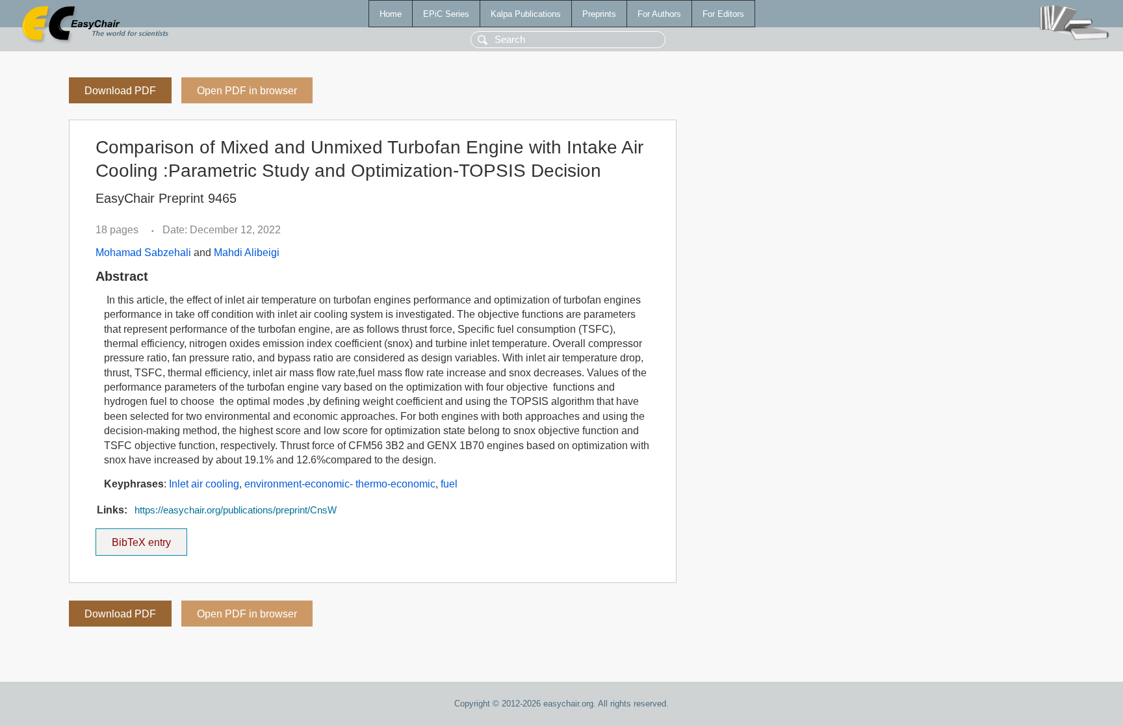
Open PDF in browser (247, 90)
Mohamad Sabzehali (143, 252)
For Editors (723, 14)
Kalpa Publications (526, 14)
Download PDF (120, 90)
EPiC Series (446, 14)
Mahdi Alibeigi (246, 252)
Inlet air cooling (204, 483)
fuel (449, 483)
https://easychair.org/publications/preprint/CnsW (236, 510)
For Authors (659, 14)
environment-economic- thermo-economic (339, 483)
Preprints (599, 14)
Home (391, 14)
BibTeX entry (149, 538)
